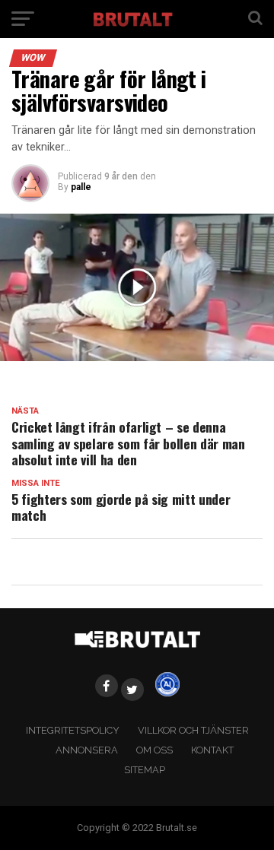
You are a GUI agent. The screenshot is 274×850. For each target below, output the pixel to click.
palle (81, 187)
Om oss (154, 750)
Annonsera (87, 750)
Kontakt (212, 750)
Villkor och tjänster (193, 730)
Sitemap (144, 769)
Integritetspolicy (72, 730)
